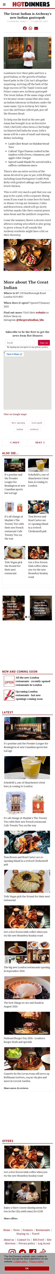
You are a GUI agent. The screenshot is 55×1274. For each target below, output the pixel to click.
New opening (18, 423)
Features (28, 1230)
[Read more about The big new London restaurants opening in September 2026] (27, 952)
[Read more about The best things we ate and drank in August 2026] (27, 988)
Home (6, 1230)
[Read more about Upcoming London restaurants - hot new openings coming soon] (9, 695)
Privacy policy (27, 1243)
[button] (19, 28)
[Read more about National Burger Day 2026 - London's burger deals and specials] (27, 1023)
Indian (20, 429)
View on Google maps (15, 414)
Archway (34, 429)
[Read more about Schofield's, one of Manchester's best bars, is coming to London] (38, 465)
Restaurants (43, 1230)
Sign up (44, 342)
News (16, 1230)
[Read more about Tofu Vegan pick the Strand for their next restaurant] (15, 553)
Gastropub (37, 423)
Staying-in (22, 1233)
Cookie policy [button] (20, 1261)
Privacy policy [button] (36, 1261)
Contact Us (23, 1239)
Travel (35, 1233)
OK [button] (27, 1268)
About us (9, 1239)
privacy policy (41, 346)
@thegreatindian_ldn (30, 320)
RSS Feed (38, 1239)
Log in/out (44, 1243)
